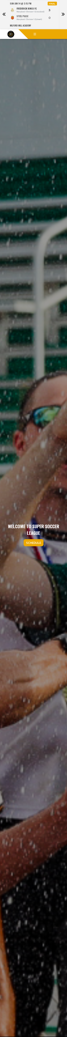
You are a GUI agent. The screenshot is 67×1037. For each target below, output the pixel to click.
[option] (33, 14)
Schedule (33, 542)
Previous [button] (4, 14)
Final (52, 3)
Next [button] (63, 14)
